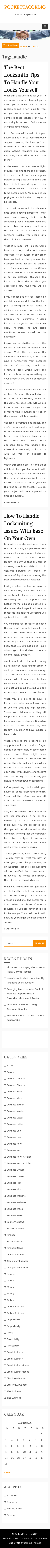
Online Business (15, 1306)
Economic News (15, 1222)
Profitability (13, 1339)
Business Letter (15, 1117)
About (10, 1065)
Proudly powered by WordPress (20, 1538)
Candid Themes (32, 1543)
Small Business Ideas (18, 1365)
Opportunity (13, 1319)
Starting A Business (17, 1378)
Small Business (15, 1352)
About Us (12, 1495)
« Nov (7, 1472)
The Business (14, 1391)
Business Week (15, 1209)
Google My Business (17, 1261)
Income (11, 1274)
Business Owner (15, 1169)
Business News (14, 1143)
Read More (10, 502)
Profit (10, 1332)
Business (11, 1072)
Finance (11, 1235)
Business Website (16, 1195)
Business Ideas (14, 1091)
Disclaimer (12, 1502)
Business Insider (15, 1104)
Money (10, 1287)
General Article (15, 1254)
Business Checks (16, 1078)
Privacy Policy (14, 1508)
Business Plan (14, 1182)
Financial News (15, 1241)
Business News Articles (19, 1156)
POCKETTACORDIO (25, 7)
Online (10, 1300)
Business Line (14, 1130)
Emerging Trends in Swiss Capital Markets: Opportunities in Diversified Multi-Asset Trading (25, 994)
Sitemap (11, 1515)
